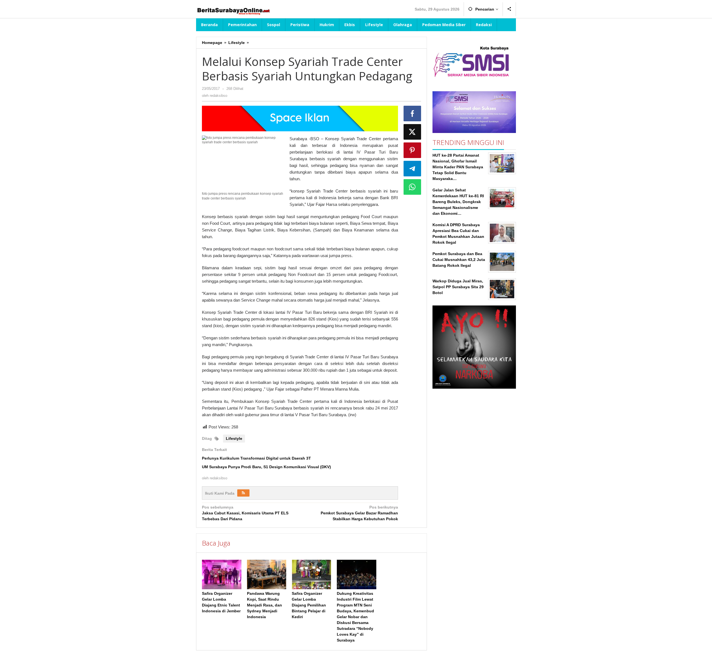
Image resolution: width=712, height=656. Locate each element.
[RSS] (243, 493)
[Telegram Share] (412, 168)
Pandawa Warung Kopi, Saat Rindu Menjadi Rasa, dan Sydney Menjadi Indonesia (264, 605)
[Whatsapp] (412, 187)
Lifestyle (234, 438)
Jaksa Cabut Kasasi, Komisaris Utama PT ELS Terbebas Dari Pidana (245, 513)
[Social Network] (509, 9)
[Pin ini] (412, 150)
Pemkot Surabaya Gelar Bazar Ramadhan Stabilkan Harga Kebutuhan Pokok (359, 513)
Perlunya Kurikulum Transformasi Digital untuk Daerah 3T (256, 458)
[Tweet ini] (412, 132)
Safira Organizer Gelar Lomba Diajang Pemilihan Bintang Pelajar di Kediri (309, 605)
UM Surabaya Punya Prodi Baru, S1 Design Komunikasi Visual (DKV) (266, 467)
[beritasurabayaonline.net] (233, 10)
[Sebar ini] (412, 113)
